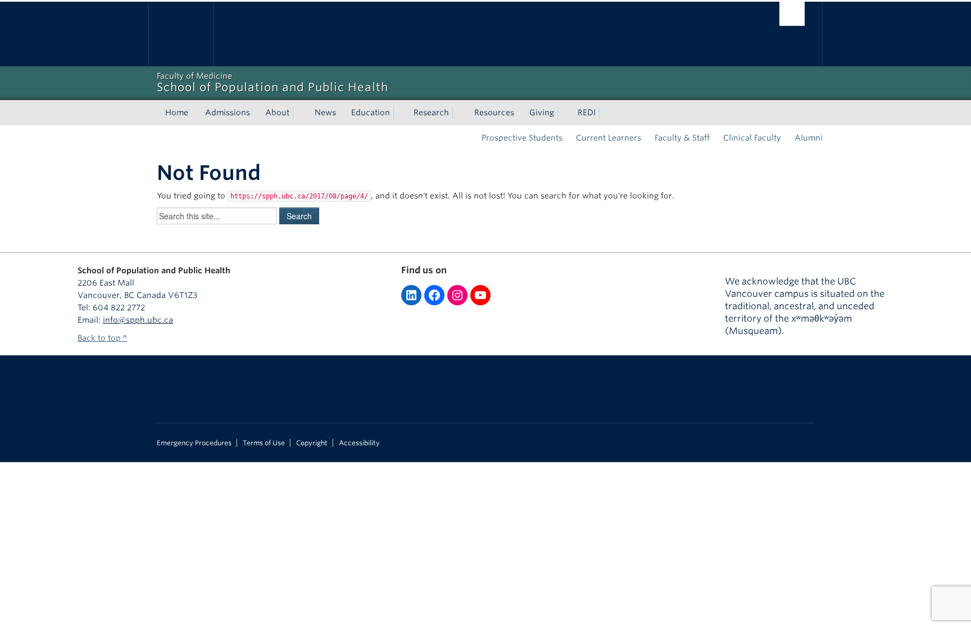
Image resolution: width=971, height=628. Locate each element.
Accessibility (359, 443)
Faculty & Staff (682, 137)
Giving (541, 112)
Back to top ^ (102, 337)
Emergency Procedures (194, 443)
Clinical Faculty (752, 137)
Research (431, 112)
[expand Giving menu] (564, 113)
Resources (494, 112)
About (277, 112)
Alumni (809, 137)
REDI (587, 112)
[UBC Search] (792, 14)
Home (176, 112)
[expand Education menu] (400, 113)
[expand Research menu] (459, 113)
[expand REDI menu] (605, 113)
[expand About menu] (299, 113)
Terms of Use (264, 443)
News (325, 112)
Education (370, 112)
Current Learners (608, 137)
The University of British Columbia (180, 34)
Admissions (227, 112)
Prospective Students (522, 137)
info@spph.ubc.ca (138, 319)
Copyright (312, 443)
